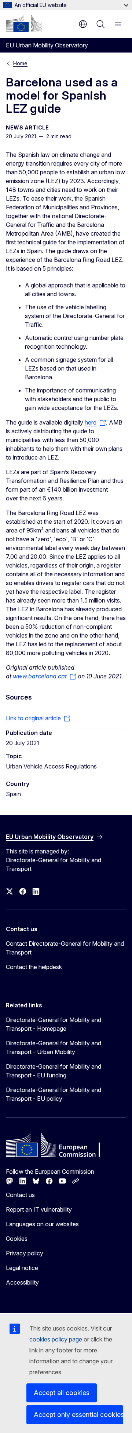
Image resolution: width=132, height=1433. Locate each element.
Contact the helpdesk (34, 967)
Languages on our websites (42, 1224)
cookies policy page (55, 1339)
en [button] (83, 24)
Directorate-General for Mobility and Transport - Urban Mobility (53, 1047)
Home (20, 63)
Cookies (16, 1238)
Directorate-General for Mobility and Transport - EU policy (53, 1094)
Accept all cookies (61, 1393)
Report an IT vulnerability (39, 1209)
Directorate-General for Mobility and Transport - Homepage (53, 1024)
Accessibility (22, 1282)
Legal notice (22, 1267)
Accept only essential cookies (78, 1414)
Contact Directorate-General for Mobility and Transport (65, 948)
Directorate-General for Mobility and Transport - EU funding (53, 1071)
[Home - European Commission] (24, 23)
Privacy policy (24, 1253)
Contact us (20, 1194)
